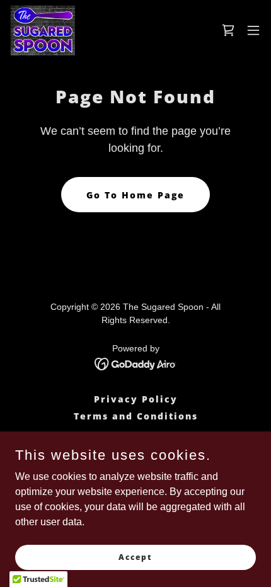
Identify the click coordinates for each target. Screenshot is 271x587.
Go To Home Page (135, 195)
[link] (42, 30)
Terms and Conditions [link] (136, 416)
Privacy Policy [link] (136, 399)
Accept (135, 557)
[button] (253, 30)
